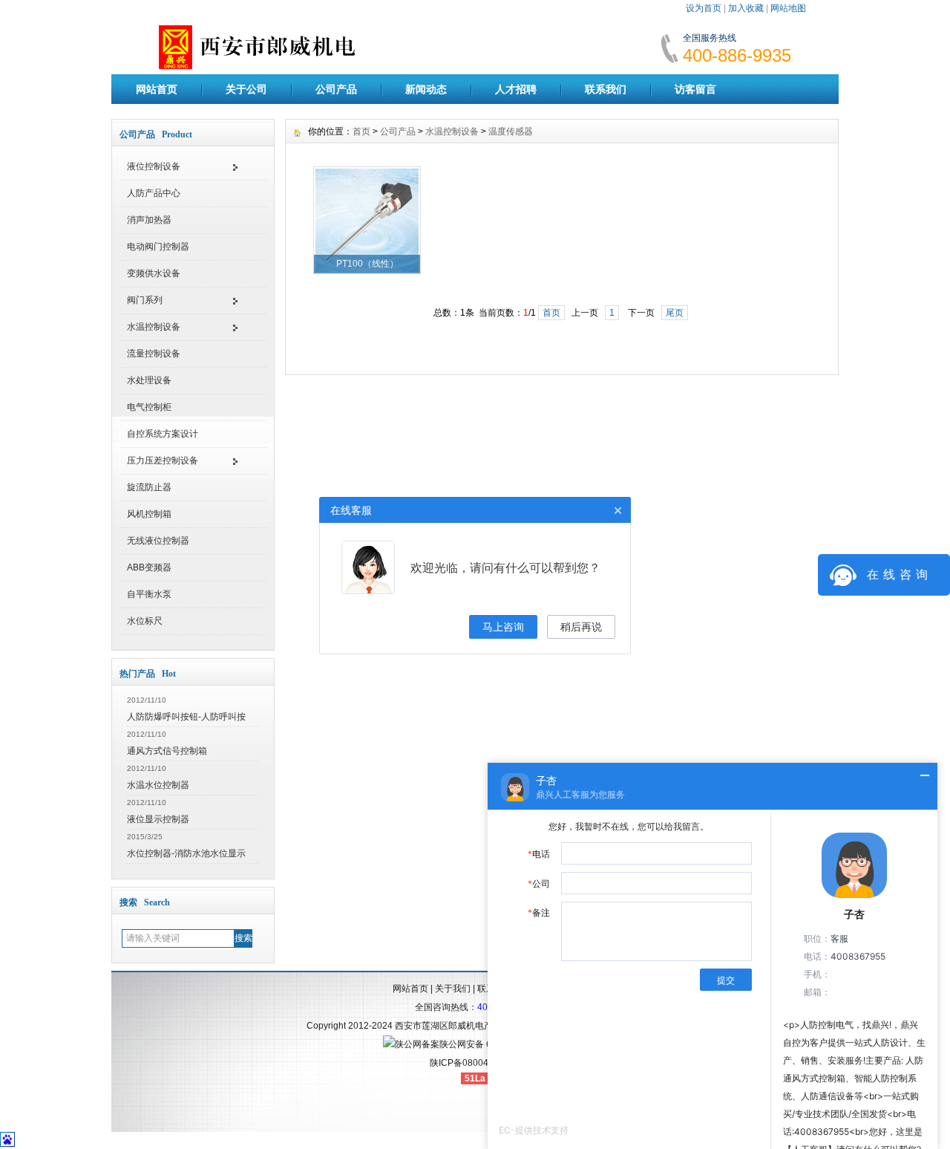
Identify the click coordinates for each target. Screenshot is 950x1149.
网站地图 (788, 8)
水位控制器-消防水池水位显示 (186, 853)
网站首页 (156, 89)
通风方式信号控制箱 (167, 751)
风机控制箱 (149, 514)
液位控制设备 (153, 166)
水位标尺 (145, 621)
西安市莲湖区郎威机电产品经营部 (461, 1026)
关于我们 (453, 988)
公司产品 (336, 89)
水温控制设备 (153, 327)
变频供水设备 (153, 273)
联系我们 (605, 89)
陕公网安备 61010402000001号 (503, 1044)
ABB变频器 (149, 567)
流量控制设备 (153, 353)
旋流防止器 (149, 487)
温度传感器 (510, 131)
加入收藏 (746, 8)
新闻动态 (426, 89)
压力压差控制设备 (162, 460)
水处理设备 (149, 380)
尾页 (675, 312)
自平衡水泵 (149, 594)
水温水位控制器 (158, 785)
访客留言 (695, 89)
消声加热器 (149, 220)
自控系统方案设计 (162, 434)
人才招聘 (516, 89)
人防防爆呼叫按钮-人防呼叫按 (186, 717)
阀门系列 (145, 300)
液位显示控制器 (158, 819)
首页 (361, 131)
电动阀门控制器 (158, 246)
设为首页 (703, 8)
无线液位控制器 (158, 541)
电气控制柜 (149, 407)
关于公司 (246, 89)
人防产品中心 (153, 193)
